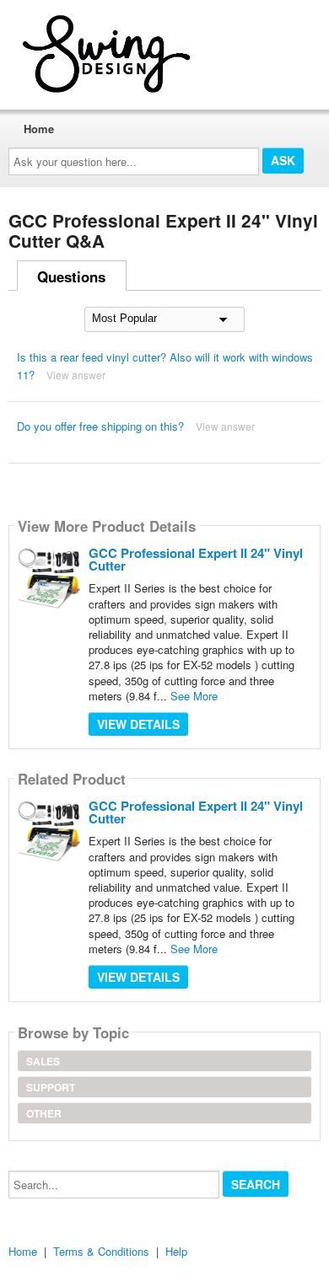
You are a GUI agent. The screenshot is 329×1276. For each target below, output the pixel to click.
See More (194, 696)
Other (44, 1113)
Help (176, 1251)
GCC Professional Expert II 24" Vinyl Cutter (196, 559)
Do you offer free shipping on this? (100, 426)
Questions (71, 276)
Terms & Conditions (101, 1251)
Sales (43, 1061)
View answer (75, 374)
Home (39, 129)
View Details (138, 724)
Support (50, 1087)
